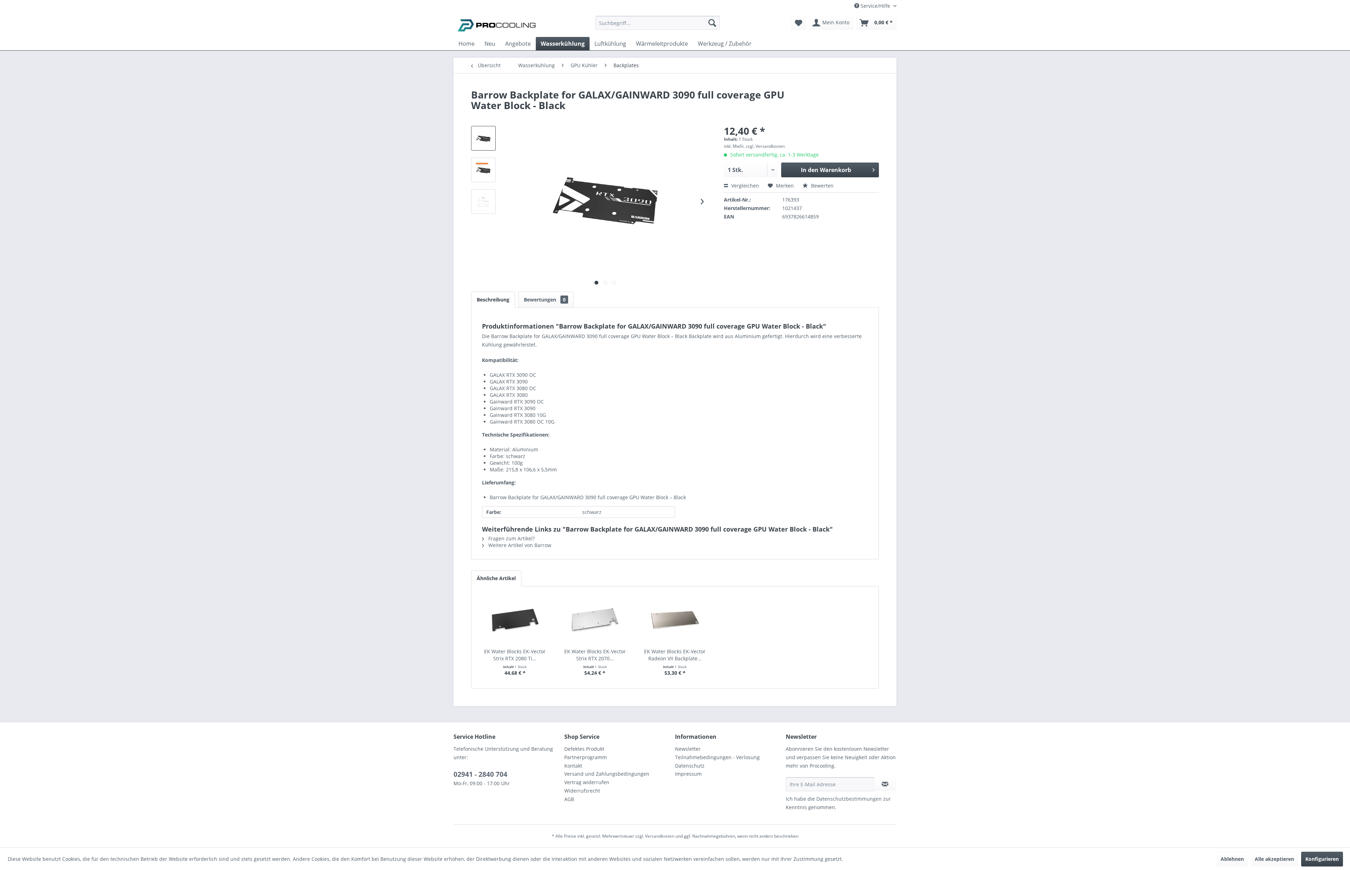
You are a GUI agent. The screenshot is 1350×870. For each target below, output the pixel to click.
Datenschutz (690, 765)
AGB (569, 799)
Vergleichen (744, 185)
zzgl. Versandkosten (765, 146)
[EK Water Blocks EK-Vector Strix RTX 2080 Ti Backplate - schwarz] (515, 619)
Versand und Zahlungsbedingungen (606, 773)
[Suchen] (712, 23)
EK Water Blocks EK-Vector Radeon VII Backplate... (675, 655)
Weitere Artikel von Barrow (519, 545)
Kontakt (573, 765)
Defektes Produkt (584, 748)
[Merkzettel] (798, 23)
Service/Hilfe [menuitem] (875, 5)
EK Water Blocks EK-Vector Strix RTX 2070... (595, 655)
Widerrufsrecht (582, 790)
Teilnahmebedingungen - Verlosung (717, 757)
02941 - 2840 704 (480, 774)
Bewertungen (545, 299)
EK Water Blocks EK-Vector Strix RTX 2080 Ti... (515, 655)
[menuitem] (658, 26)
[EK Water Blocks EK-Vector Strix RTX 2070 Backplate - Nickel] (595, 619)
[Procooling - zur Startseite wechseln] (496, 24)
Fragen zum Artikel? (511, 538)
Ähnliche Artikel (496, 578)
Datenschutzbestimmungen (849, 798)
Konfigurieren (1322, 859)
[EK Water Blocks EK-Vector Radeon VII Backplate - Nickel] (675, 619)
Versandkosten (659, 836)
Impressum (688, 773)
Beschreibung (493, 299)
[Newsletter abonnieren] (885, 784)
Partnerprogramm (585, 757)
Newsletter (688, 748)
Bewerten (822, 185)
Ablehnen (1232, 859)
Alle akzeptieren (1274, 859)
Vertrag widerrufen (586, 782)
